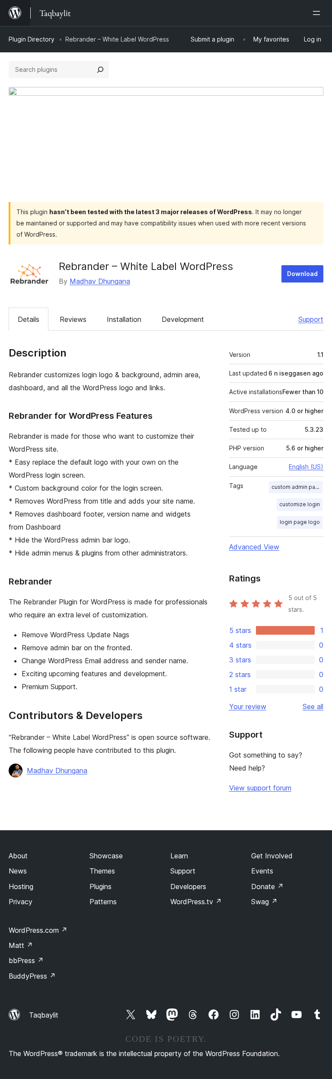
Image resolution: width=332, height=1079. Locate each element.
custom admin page (296, 487)
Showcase (106, 855)
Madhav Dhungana (100, 281)
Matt (21, 945)
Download (302, 273)
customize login (299, 504)
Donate (267, 886)
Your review (247, 706)
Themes (102, 871)
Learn (179, 855)
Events (262, 871)
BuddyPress (32, 976)
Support (310, 319)
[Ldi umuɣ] (318, 13)
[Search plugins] (100, 69)
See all (313, 706)
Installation (124, 319)
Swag (264, 901)
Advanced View (254, 547)
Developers (188, 886)
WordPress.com (38, 930)
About (18, 855)
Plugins (100, 886)
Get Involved (272, 855)
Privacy (20, 901)
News (18, 871)
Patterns (103, 901)
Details (28, 319)
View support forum (260, 788)
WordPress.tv (196, 901)
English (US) (306, 466)
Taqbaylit (43, 1015)
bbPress (26, 960)
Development (183, 319)
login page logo (300, 522)
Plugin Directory (31, 39)
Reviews (73, 319)
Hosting (21, 886)
